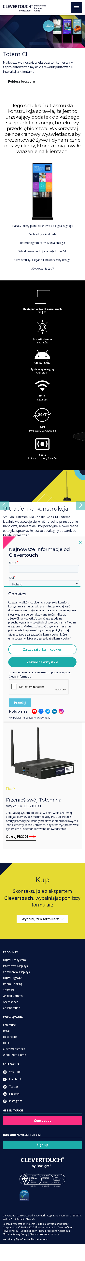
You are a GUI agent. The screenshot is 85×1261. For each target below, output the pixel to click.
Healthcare (10, 1048)
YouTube (14, 1083)
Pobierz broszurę (21, 81)
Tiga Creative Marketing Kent (32, 1250)
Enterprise (9, 1036)
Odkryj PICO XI (17, 848)
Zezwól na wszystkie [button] (42, 662)
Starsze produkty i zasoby (44, 1245)
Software (9, 1001)
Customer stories (14, 1060)
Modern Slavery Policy (15, 1245)
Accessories (10, 1013)
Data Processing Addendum (55, 1242)
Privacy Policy (10, 1242)
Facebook (15, 1090)
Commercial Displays (16, 983)
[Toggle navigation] (76, 7)
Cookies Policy (29, 1242)
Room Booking (12, 995)
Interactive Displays (15, 977)
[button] (4, 511)
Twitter (13, 1098)
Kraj (11, 577)
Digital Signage (12, 989)
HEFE (6, 1054)
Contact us (42, 1132)
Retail (6, 1042)
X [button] (80, 542)
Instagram (15, 1112)
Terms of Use (65, 1238)
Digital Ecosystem (14, 971)
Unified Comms (13, 1007)
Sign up (42, 1156)
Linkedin (14, 1105)
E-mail (13, 562)
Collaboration (11, 1019)
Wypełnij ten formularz (40, 930)
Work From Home (14, 1066)
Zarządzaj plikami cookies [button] (42, 649)
